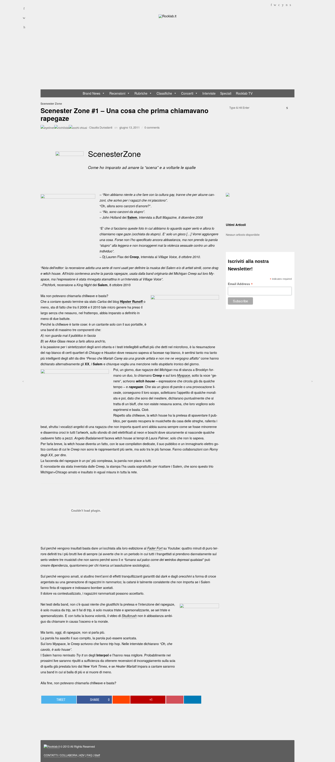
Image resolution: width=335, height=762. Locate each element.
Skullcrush (129, 615)
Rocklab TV (244, 93)
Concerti (187, 93)
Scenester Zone (51, 103)
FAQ (89, 755)
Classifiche (164, 93)
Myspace (183, 375)
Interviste (209, 93)
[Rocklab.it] (167, 15)
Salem (132, 217)
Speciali (225, 93)
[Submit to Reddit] (121, 700)
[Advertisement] (169, 55)
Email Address (240, 284)
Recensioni (117, 93)
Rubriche (140, 93)
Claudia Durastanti (100, 127)
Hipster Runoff (132, 301)
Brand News (91, 93)
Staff (97, 755)
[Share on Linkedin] (192, 700)
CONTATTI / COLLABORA (60, 755)
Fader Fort (154, 548)
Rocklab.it (53, 746)
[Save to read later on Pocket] (174, 700)
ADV (82, 755)
